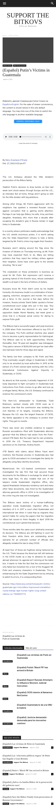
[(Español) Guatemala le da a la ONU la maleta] (9, 707)
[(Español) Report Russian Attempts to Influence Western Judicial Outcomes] (9, 682)
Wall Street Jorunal (20, 65)
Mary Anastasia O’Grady (16, 160)
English (15, 104)
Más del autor (31, 648)
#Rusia (5, 674)
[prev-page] (4, 730)
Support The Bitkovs (21, 747)
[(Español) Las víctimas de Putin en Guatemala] (9, 657)
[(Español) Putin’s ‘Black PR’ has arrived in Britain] (9, 670)
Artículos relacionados (13, 648)
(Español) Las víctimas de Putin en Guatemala (14, 637)
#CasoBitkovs (7, 661)
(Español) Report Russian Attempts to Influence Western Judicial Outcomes (35, 683)
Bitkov (5, 699)
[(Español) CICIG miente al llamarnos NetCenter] (9, 695)
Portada (5, 789)
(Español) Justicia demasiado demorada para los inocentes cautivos (32, 720)
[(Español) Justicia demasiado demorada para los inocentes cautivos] (9, 720)
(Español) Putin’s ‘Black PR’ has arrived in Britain (26, 770)
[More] (28, 90)
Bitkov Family (13, 35)
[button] (4, 3)
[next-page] (8, 730)
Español (6, 104)
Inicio (4, 35)
